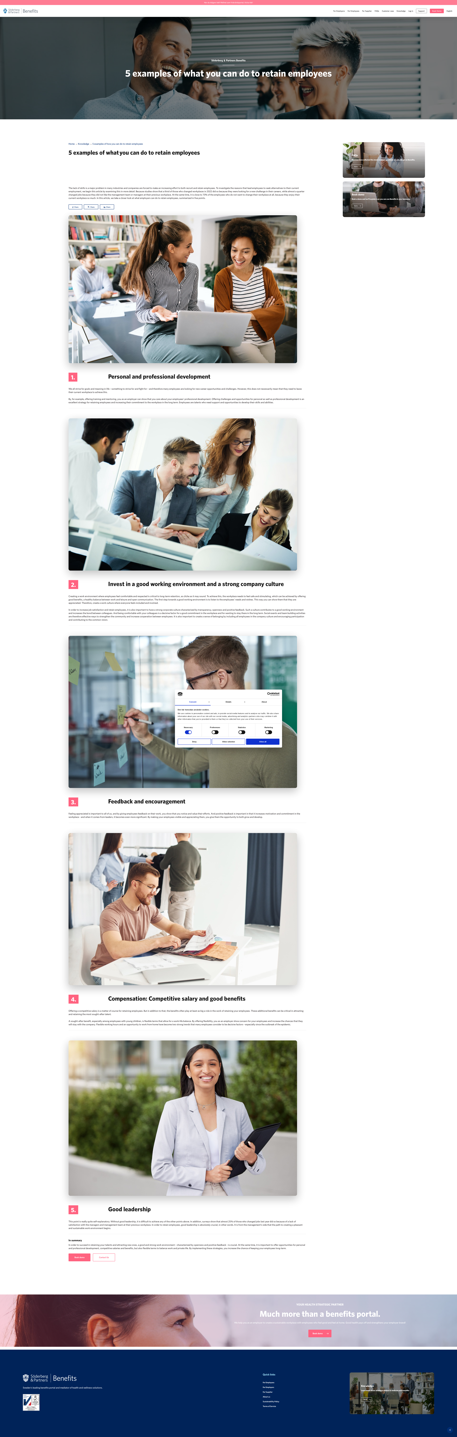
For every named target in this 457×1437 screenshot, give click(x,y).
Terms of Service (269, 1406)
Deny (194, 742)
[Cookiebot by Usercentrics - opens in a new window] (269, 694)
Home (72, 143)
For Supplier (268, 1392)
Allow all (262, 742)
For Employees (268, 1382)
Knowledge (83, 143)
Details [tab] (228, 702)
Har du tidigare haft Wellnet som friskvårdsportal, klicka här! (228, 2)
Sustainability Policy (271, 1401)
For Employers (268, 1387)
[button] (79, 1257)
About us (266, 1397)
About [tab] (264, 702)
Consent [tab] (192, 702)
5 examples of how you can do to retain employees (117, 143)
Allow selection (228, 742)
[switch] (215, 732)
